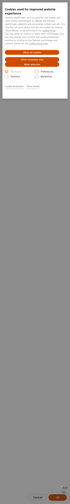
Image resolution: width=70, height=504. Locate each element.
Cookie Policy (48, 30)
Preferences (47, 71)
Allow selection (32, 64)
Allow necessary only (32, 59)
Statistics (15, 76)
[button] (64, 489)
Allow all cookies (32, 52)
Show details (33, 86)
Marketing (46, 76)
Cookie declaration (14, 86)
